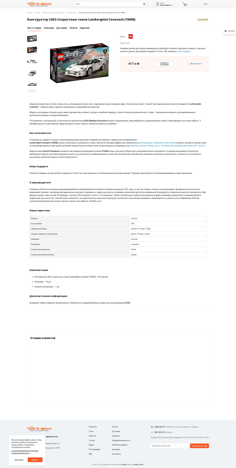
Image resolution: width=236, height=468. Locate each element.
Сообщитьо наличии (164, 64)
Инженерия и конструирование (53, 12)
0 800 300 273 (159, 427)
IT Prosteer (123, 464)
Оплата (73, 28)
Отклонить (18, 460)
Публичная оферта (119, 445)
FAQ (90, 454)
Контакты (93, 427)
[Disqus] (118, 373)
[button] (32, 91)
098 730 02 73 (159, 432)
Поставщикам (94, 449)
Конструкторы (72, 12)
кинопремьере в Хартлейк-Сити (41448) (157, 143)
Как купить (116, 454)
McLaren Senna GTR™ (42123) (192, 146)
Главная (29, 12)
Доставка (61, 28)
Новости (92, 436)
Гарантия (84, 28)
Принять (35, 460)
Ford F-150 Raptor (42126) (165, 146)
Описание (49, 28)
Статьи (92, 440)
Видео (91, 445)
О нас (91, 431)
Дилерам (116, 449)
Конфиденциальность (121, 440)
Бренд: (123, 37)
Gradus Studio (138, 464)
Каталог (37, 12)
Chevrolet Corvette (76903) (142, 146)
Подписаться (198, 446)
